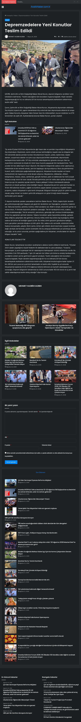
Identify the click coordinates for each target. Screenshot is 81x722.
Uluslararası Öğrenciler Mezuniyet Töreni (30, 2)
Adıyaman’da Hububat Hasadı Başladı (33, 627)
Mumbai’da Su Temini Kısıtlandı (38, 361)
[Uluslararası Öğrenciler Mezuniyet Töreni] (48, 130)
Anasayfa (9, 15)
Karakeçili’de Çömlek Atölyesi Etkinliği (63, 361)
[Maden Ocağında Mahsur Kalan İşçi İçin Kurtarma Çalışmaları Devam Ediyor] (15, 352)
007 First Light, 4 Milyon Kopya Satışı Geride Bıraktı (37, 533)
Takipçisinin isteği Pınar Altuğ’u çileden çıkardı (36, 598)
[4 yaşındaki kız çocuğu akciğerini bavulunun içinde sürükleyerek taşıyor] (10, 648)
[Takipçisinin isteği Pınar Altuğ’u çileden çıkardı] (10, 601)
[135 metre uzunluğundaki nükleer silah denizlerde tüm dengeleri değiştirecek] (10, 526)
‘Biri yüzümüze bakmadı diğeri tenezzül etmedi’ (14, 385)
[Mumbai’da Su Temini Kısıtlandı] (40, 352)
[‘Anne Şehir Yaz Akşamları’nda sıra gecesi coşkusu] (10, 511)
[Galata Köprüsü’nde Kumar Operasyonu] (40, 376)
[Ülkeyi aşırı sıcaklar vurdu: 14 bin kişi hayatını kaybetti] (10, 611)
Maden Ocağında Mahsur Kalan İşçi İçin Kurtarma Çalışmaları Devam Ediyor (15, 362)
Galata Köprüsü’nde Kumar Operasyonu (40, 385)
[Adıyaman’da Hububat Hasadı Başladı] (10, 630)
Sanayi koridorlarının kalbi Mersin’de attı (33, 580)
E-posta (8, 445)
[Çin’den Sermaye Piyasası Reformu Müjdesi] (10, 483)
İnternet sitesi (46, 445)
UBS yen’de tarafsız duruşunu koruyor (19, 518)
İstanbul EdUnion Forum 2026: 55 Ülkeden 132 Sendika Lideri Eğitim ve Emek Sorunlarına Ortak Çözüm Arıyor (64, 388)
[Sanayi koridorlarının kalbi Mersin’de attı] (10, 583)
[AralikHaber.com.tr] (40, 6)
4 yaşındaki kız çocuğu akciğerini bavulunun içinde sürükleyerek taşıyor (45, 645)
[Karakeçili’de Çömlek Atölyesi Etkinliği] (65, 352)
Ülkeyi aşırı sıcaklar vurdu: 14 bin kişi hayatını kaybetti (38, 608)
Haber (16, 15)
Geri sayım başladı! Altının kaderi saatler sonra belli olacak (41, 636)
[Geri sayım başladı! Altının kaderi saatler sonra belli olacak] (10, 639)
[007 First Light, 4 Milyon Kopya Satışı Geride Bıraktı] (10, 536)
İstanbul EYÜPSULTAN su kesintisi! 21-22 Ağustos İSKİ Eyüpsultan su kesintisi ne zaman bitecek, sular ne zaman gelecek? (28, 133)
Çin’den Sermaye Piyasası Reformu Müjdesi (34, 480)
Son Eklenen (40, 472)
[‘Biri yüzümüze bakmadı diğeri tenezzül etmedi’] (15, 376)
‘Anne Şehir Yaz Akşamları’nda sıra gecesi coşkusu (37, 508)
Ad (6, 437)
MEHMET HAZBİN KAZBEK (17, 36)
